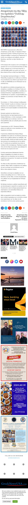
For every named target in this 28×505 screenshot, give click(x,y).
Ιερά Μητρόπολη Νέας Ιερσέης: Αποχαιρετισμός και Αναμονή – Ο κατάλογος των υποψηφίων (22, 248)
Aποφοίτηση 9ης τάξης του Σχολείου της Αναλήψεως (6, 216)
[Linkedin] (16, 22)
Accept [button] (15, 501)
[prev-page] (13, 253)
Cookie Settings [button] (6, 501)
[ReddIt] (20, 22)
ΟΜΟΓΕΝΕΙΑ (8, 8)
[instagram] (11, 261)
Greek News (4, 19)
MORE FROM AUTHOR (19, 236)
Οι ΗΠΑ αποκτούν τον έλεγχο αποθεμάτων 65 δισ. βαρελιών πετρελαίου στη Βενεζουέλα (4, 248)
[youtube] (21, 261)
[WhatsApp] (13, 22)
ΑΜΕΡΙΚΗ (6, 5)
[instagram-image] (4, 464)
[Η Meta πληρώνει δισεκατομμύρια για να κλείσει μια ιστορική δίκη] (14, 242)
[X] (5, 22)
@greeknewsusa (14, 458)
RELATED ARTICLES (8, 236)
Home (2, 5)
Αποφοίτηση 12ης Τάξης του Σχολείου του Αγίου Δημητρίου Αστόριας (21, 217)
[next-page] (15, 253)
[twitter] (16, 261)
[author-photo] (14, 227)
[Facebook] (2, 22)
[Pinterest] (9, 22)
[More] (24, 22)
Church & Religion (22, 244)
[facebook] (7, 261)
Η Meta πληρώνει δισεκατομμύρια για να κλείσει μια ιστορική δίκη (13, 247)
